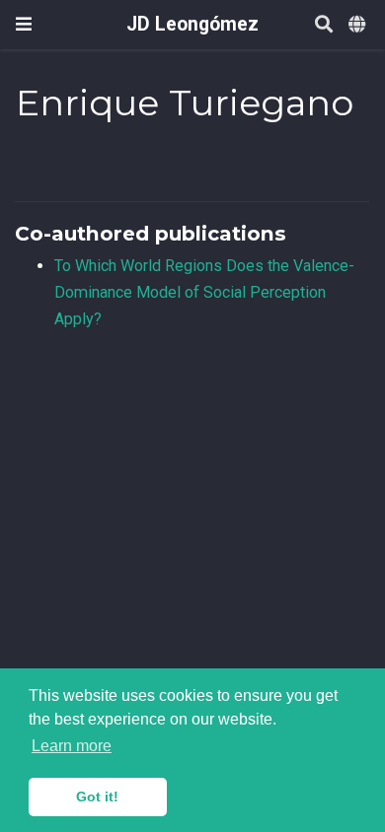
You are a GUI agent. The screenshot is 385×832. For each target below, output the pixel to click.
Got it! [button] (97, 796)
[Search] (324, 25)
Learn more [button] (72, 745)
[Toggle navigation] (24, 24)
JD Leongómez (192, 24)
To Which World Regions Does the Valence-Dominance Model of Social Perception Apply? (204, 291)
